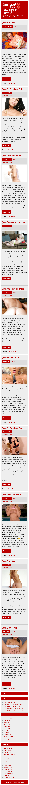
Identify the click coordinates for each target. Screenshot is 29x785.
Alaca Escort (8, 748)
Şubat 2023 (7, 720)
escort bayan (8, 760)
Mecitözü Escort (9, 767)
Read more (6, 79)
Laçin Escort (7, 765)
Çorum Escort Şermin (9, 627)
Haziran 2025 (8, 718)
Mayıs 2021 (7, 740)
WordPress (14, 782)
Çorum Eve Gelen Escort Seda (12, 89)
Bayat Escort (8, 752)
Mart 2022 (7, 724)
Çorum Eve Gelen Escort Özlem (12, 428)
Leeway (22, 782)
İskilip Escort (8, 762)
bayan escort (8, 750)
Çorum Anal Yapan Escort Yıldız (13, 288)
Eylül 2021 (7, 732)
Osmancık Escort (9, 773)
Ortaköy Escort (8, 771)
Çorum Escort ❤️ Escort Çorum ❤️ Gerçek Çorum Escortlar (11, 8)
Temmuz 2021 (8, 736)
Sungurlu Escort (9, 775)
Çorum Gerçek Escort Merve (11, 155)
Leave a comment (7, 29)
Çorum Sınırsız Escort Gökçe (12, 494)
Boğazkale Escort (9, 754)
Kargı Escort (7, 764)
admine (15, 26)
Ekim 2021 (7, 730)
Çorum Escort (12, 83)
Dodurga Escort (9, 758)
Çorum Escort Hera (8, 22)
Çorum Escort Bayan (9, 561)
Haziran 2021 (8, 738)
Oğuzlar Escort (8, 769)
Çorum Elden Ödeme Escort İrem (13, 222)
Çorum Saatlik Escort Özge (11, 357)
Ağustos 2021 (8, 734)
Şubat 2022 (7, 726)
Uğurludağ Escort (9, 777)
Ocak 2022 (7, 728)
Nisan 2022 (7, 722)
